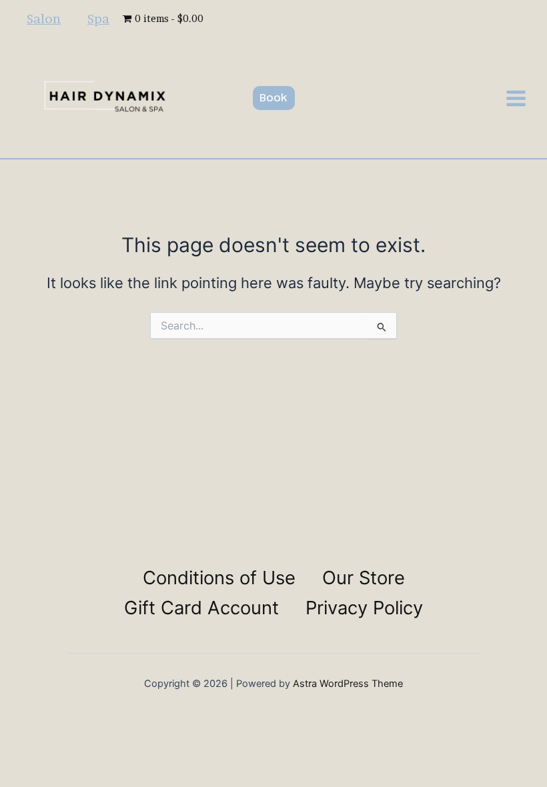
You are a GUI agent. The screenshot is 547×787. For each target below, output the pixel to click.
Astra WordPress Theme (348, 684)
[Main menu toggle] (516, 98)
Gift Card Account (201, 607)
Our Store (363, 577)
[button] (274, 98)
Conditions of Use (219, 577)
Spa (98, 19)
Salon (44, 19)
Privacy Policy (364, 607)
